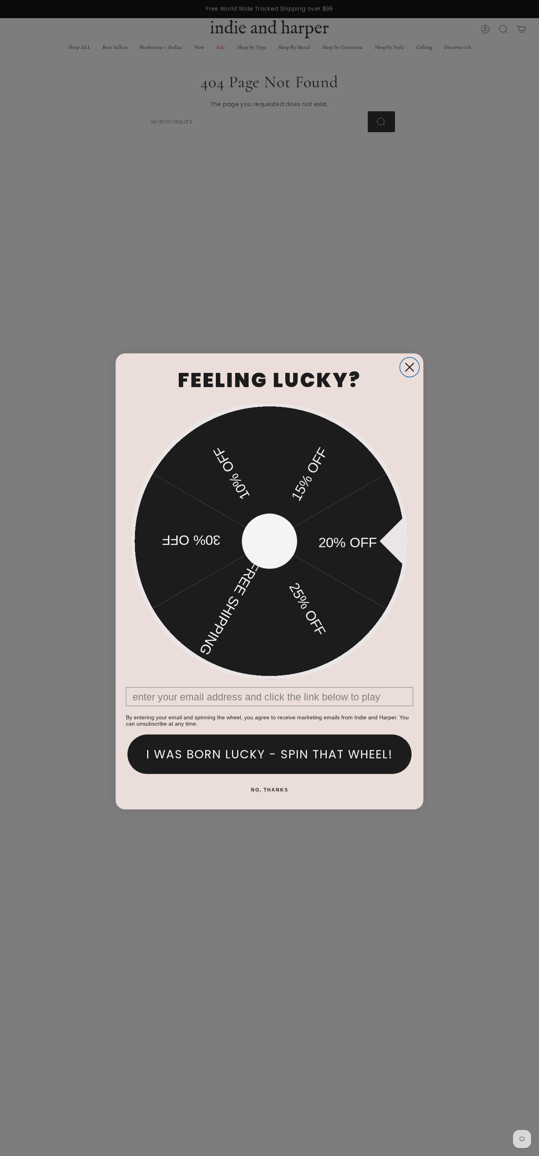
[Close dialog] (409, 364)
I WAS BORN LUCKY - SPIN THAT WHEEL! (269, 750)
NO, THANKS (269, 786)
